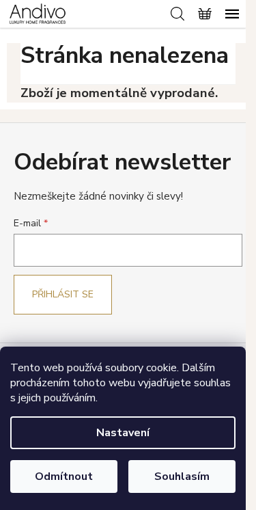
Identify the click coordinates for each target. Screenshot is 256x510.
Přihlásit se (63, 294)
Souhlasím (182, 476)
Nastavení (123, 432)
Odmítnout (64, 476)
